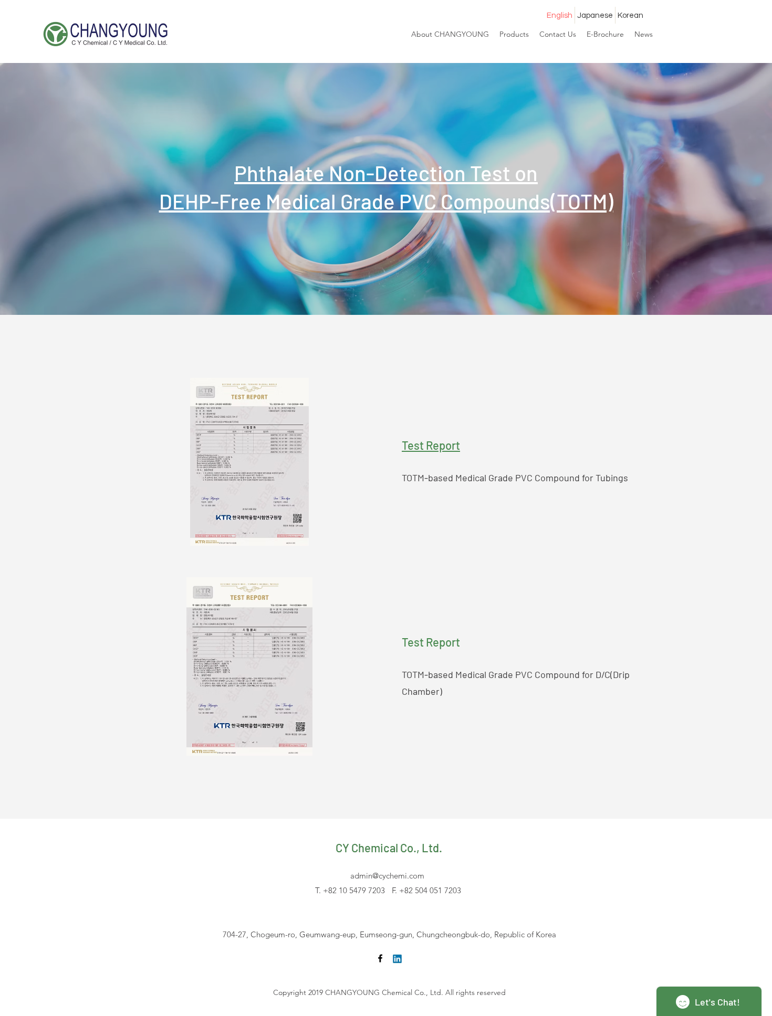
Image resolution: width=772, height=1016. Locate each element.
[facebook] (380, 958)
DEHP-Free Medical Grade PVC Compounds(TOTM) (386, 201)
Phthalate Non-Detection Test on (386, 172)
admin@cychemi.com (387, 876)
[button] (605, 34)
